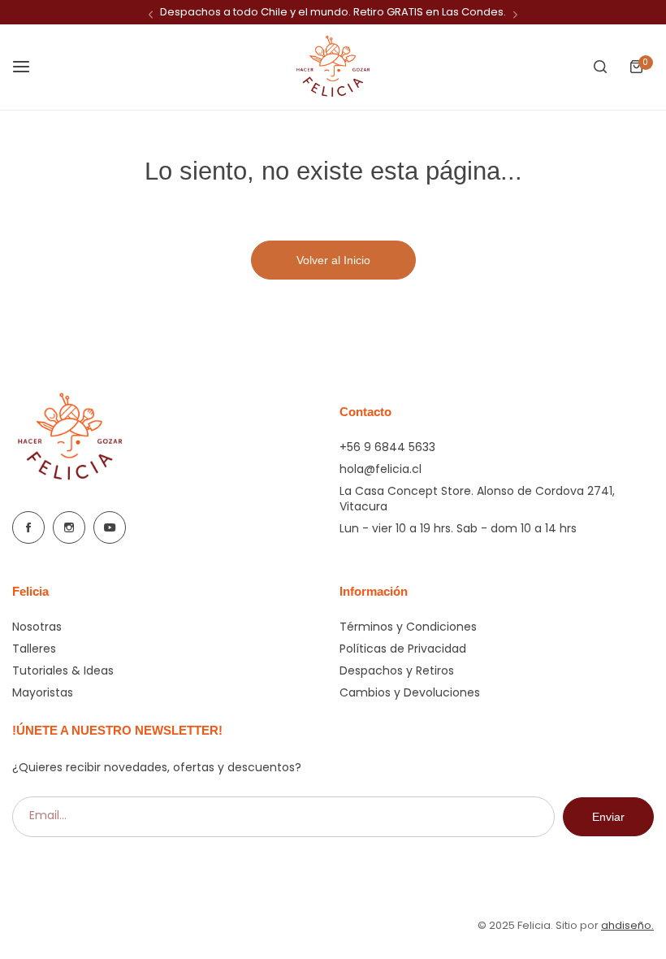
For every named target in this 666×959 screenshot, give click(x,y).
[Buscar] (600, 67)
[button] (151, 14)
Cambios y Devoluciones (409, 692)
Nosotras (37, 626)
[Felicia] (333, 67)
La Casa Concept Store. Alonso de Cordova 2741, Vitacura (477, 498)
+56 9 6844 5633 (387, 447)
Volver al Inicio (333, 260)
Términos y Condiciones (408, 626)
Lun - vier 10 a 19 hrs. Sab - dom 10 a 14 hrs (458, 528)
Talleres (34, 648)
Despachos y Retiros (396, 670)
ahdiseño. (627, 925)
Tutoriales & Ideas (63, 670)
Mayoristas (42, 692)
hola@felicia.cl (380, 469)
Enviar (608, 816)
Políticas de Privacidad (402, 648)
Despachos (190, 12)
